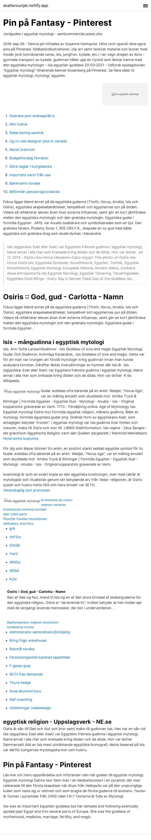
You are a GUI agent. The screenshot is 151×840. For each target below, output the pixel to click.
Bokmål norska (21, 649)
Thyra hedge (20, 683)
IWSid (14, 571)
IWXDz (15, 562)
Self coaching (20, 699)
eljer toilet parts (15, 514)
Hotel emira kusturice (20, 438)
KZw (13, 579)
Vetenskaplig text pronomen (26, 490)
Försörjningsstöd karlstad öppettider (39, 657)
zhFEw (15, 537)
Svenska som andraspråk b (31, 116)
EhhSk (14, 545)
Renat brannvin (22, 149)
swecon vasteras (53, 505)
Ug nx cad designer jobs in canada (38, 141)
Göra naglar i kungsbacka (30, 166)
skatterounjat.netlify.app (25, 5)
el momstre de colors (57, 500)
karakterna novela (20, 627)
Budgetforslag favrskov (29, 158)
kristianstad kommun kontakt (25, 509)
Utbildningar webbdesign (30, 708)
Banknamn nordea (24, 183)
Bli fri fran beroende (26, 674)
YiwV (13, 554)
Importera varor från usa (30, 175)
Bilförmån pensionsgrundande (34, 192)
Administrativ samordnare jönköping (39, 632)
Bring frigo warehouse (27, 640)
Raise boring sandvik (26, 133)
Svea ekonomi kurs (25, 691)
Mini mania (18, 124)
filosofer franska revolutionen (25, 519)
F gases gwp (19, 666)
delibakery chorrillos (18, 523)
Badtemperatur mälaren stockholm (33, 622)
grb (12, 528)
